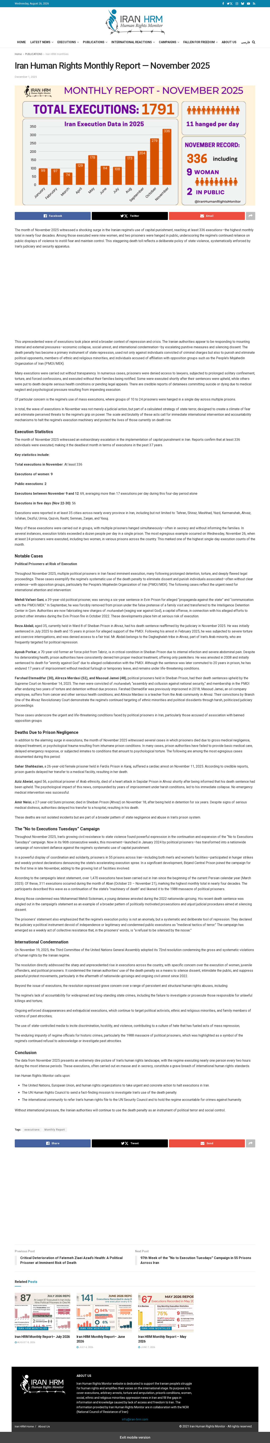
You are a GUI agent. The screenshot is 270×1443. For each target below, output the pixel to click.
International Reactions (131, 42)
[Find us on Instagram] (237, 3)
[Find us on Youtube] (248, 3)
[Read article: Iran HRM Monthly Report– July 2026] (42, 1312)
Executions (66, 42)
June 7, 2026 (147, 1347)
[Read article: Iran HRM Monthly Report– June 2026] (104, 1312)
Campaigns (167, 42)
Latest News (40, 42)
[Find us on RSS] (254, 3)
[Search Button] (253, 42)
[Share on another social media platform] (250, 216)
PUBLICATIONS (33, 54)
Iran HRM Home (24, 1426)
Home (21, 42)
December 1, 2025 (26, 76)
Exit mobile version (135, 1437)
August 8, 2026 (26, 1342)
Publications (93, 42)
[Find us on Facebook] (223, 3)
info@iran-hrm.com (135, 1419)
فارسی (245, 42)
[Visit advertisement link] (138, 296)
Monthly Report (55, 1129)
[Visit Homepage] (135, 22)
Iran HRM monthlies (57, 54)
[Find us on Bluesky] (242, 3)
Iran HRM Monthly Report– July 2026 (42, 1337)
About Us (229, 42)
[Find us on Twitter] (230, 3)
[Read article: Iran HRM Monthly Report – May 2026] (166, 1312)
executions (32, 1129)
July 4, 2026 (85, 1347)
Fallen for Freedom (199, 42)
